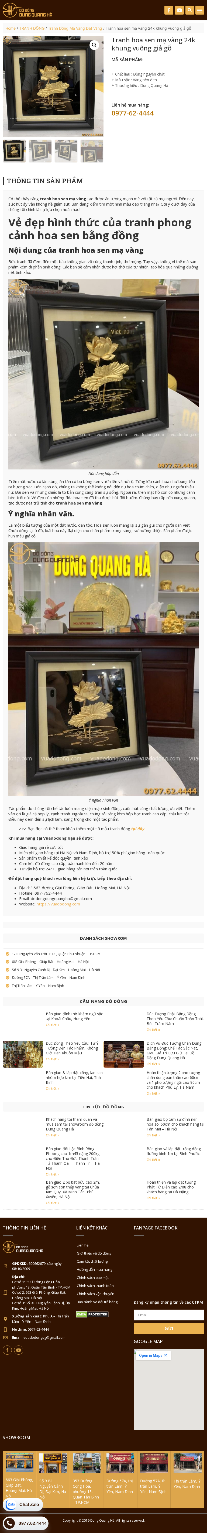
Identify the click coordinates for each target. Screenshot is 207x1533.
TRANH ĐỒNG (31, 28)
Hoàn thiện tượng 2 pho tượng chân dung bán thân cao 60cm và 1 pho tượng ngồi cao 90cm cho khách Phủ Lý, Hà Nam (173, 1080)
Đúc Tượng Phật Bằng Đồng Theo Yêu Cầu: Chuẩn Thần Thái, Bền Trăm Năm (175, 1018)
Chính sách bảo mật (93, 1277)
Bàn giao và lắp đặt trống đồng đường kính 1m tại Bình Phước (174, 1151)
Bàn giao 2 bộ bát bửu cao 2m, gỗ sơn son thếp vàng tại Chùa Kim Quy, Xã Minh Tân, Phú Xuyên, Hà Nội (73, 1189)
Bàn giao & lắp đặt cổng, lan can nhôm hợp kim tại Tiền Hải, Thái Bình (74, 1077)
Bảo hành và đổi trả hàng (97, 1301)
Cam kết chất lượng (92, 1261)
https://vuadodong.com (58, 904)
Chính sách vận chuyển (95, 1293)
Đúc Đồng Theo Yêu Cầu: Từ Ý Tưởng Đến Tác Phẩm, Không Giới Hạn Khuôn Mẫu (72, 1048)
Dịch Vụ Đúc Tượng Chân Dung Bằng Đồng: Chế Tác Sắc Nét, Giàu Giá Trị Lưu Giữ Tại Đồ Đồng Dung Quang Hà (174, 1050)
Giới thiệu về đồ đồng (94, 1253)
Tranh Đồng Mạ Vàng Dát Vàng (75, 28)
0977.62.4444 (33, 1523)
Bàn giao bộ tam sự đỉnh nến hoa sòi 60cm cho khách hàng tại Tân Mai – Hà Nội (175, 1124)
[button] (189, 10)
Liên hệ (82, 1245)
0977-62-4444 (133, 112)
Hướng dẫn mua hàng (94, 1269)
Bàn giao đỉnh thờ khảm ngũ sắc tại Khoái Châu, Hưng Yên (74, 1016)
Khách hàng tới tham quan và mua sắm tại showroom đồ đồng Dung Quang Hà (75, 1124)
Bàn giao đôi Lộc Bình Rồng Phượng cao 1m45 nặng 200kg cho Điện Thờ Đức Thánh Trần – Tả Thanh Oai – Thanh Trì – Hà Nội (74, 1158)
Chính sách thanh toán (95, 1285)
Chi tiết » (52, 1025)
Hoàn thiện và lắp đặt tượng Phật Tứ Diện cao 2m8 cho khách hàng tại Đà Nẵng (171, 1187)
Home (10, 28)
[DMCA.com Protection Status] (92, 1316)
